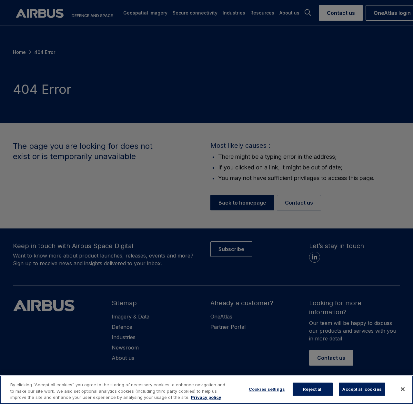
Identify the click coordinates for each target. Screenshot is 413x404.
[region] (206, 389)
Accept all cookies (361, 388)
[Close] (403, 389)
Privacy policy (206, 397)
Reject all (313, 388)
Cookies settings (267, 388)
